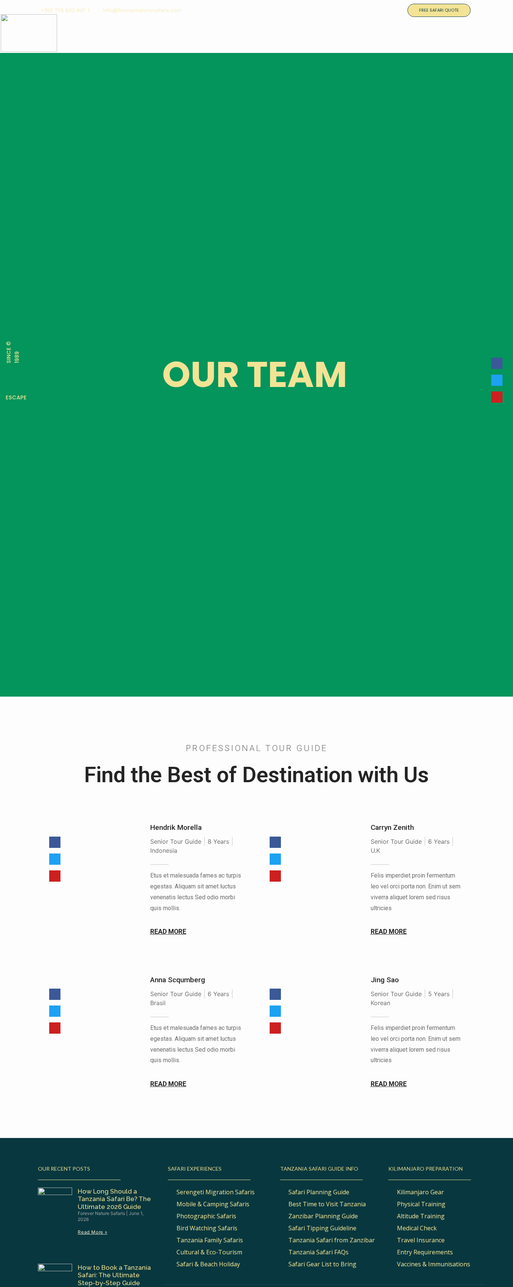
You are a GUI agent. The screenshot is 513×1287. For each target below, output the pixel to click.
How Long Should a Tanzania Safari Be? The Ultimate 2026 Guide (114, 1199)
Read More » (92, 1232)
